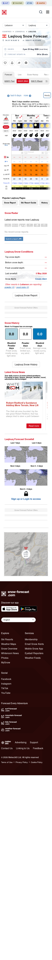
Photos (4, 657)
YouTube (5, 692)
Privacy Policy (22, 762)
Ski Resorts (7, 639)
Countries (7, 32)
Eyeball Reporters (34, 653)
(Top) (9, 81)
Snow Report (10, 202)
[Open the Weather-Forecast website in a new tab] (41, 3)
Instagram (6, 683)
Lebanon (20, 32)
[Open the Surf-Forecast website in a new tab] (5, 3)
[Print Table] (26, 63)
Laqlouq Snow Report (26, 295)
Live (19, 74)
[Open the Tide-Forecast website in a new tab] (29, 3)
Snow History (32, 74)
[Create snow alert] (12, 63)
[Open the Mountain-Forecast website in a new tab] (17, 3)
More (6, 145)
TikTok (4, 688)
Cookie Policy (36, 762)
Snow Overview (9, 648)
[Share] (19, 63)
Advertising (20, 742)
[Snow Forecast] (5, 12)
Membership (31, 639)
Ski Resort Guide (28, 202)
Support (34, 742)
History (44, 202)
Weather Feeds (33, 657)
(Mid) (23, 81)
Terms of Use (6, 762)
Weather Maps (8, 644)
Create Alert (41, 278)
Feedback (38, 748)
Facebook (6, 679)
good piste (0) (22, 287)
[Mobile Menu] (47, 12)
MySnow (5, 662)
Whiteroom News (10, 653)
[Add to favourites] (5, 63)
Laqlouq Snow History (26, 364)
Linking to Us (22, 748)
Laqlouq (32, 32)
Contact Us (7, 748)
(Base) (36, 81)
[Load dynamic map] (26, 554)
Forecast (8, 74)
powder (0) (10, 287)
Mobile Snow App (34, 648)
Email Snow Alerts (34, 644)
